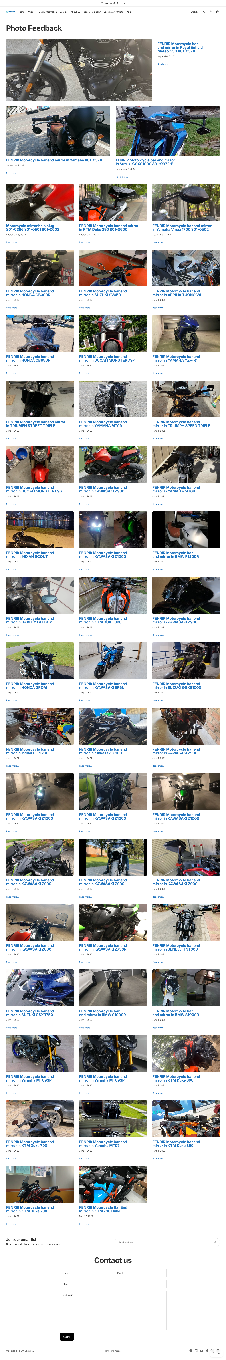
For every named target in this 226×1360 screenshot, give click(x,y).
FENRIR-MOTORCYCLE (23, 1351)
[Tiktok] (207, 1351)
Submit (66, 1336)
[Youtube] (202, 1351)
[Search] (204, 11)
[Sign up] (215, 1242)
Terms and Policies (113, 1351)
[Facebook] (191, 1351)
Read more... (163, 64)
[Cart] (217, 11)
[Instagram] (196, 1351)
